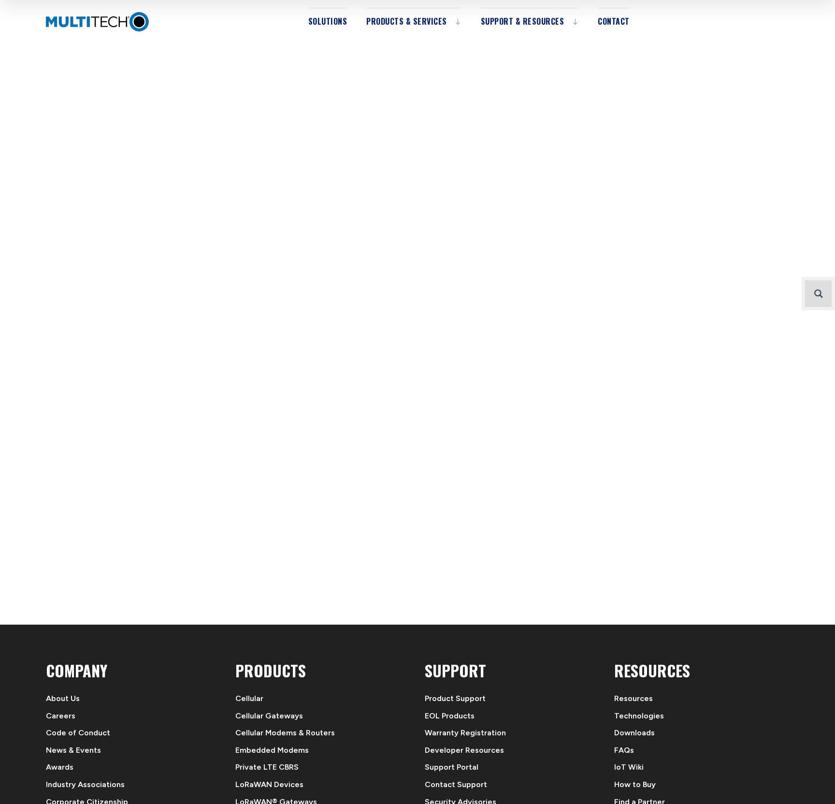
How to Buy (635, 784)
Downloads (634, 732)
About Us (63, 698)
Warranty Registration (465, 732)
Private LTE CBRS (267, 767)
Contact (614, 21)
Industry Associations (85, 784)
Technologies (639, 715)
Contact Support (456, 784)
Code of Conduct (78, 732)
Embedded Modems (272, 750)
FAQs (624, 750)
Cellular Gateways (269, 715)
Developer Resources (464, 750)
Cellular (249, 698)
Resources (633, 698)
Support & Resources (522, 21)
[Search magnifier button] (818, 293)
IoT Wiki (629, 767)
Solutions (327, 21)
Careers (60, 715)
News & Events (73, 750)
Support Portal (451, 767)
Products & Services (406, 21)
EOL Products (450, 715)
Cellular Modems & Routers (285, 732)
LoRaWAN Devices (269, 784)
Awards (59, 767)
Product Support (455, 698)
